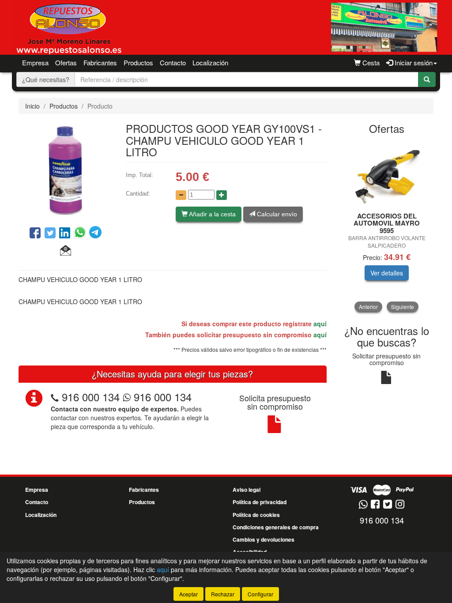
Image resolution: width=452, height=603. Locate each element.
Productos (63, 106)
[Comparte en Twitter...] (50, 233)
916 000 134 (91, 396)
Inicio (32, 106)
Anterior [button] (368, 306)
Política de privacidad (259, 502)
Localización (210, 62)
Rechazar (222, 594)
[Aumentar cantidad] (221, 195)
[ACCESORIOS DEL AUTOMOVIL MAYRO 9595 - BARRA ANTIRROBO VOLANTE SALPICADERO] (387, 174)
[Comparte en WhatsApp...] (81, 233)
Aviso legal (246, 490)
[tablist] (387, 226)
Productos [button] (138, 62)
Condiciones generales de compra (276, 527)
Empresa (35, 62)
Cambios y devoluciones (263, 539)
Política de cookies (256, 515)
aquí (320, 323)
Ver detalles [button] (386, 272)
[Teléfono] (55, 396)
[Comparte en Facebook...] (35, 233)
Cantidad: (138, 193)
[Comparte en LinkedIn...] (65, 233)
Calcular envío (276, 214)
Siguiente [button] (402, 306)
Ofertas (66, 62)
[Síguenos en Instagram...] (400, 504)
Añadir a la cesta (212, 214)
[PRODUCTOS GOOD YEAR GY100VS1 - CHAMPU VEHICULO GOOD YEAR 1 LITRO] (66, 169)
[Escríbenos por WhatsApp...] (363, 504)
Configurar (260, 594)
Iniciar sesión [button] (413, 62)
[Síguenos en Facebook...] (375, 504)
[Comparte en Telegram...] (95, 233)
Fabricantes (100, 62)
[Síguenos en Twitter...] (387, 504)
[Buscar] (427, 79)
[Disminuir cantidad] (181, 195)
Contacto (173, 62)
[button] (65, 251)
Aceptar (188, 594)
